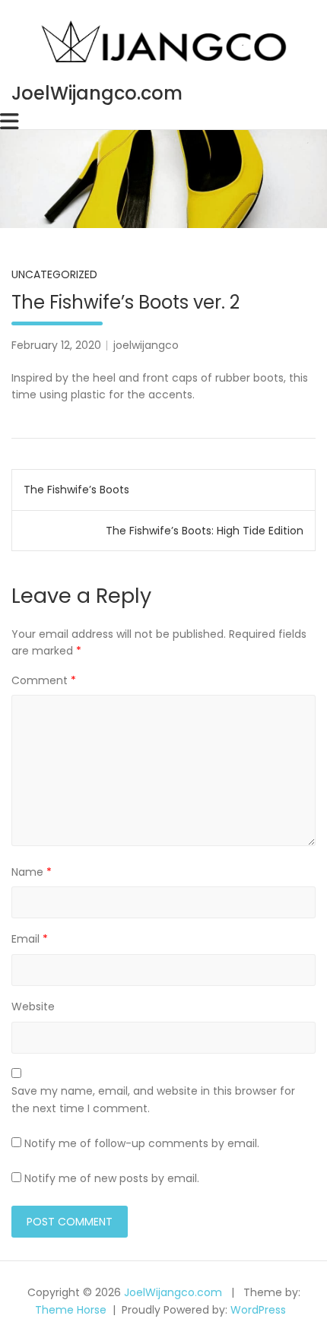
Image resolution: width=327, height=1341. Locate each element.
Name (31, 872)
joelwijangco (146, 345)
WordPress (258, 1309)
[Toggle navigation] (9, 121)
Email (29, 938)
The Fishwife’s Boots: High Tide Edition (204, 530)
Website (33, 1006)
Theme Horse (70, 1309)
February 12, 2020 (56, 345)
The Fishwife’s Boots (76, 489)
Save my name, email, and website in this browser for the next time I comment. (153, 1099)
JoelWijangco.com (97, 93)
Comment (43, 680)
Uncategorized (54, 274)
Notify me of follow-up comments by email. (141, 1143)
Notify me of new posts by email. (111, 1178)
